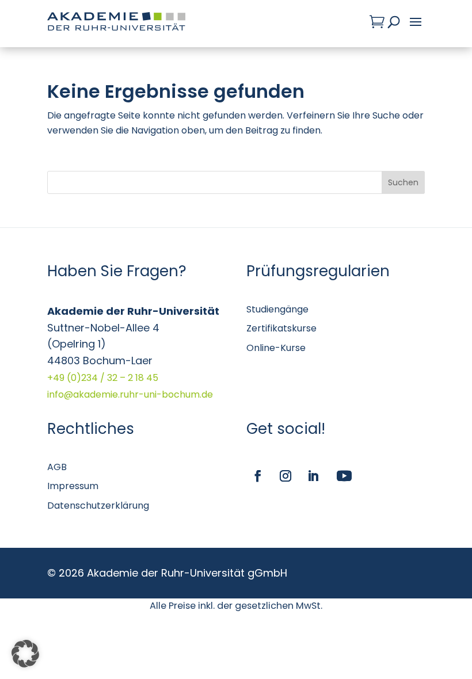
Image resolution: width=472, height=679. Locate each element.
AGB (57, 467)
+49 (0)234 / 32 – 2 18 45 (102, 377)
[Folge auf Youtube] (344, 476)
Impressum (72, 486)
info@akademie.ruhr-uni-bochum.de (130, 394)
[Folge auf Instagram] (285, 475)
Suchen (403, 182)
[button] (25, 653)
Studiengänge (277, 309)
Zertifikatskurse (281, 328)
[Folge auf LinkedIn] (313, 475)
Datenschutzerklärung (98, 505)
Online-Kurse (276, 347)
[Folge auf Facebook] (257, 475)
